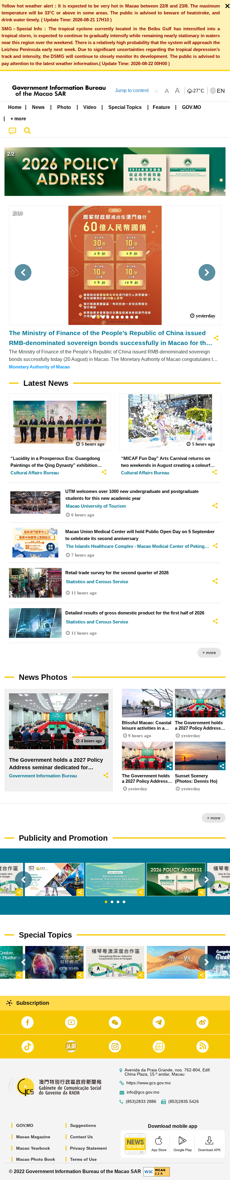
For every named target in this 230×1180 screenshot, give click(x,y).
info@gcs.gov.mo (143, 1092)
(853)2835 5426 (183, 1101)
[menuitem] (38, 107)
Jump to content (132, 90)
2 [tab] (112, 902)
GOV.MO (24, 1125)
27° (199, 91)
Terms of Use (83, 1159)
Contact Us (81, 1136)
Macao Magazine (33, 1136)
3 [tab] (118, 902)
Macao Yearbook (33, 1148)
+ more (209, 652)
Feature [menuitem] (161, 107)
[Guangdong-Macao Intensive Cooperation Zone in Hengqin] (115, 962)
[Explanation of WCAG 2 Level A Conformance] (156, 1171)
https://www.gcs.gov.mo (148, 1083)
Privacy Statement (88, 1148)
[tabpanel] (115, 879)
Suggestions (83, 1125)
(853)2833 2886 (141, 1101)
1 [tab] (106, 902)
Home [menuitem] (15, 107)
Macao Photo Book (35, 1159)
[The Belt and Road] (176, 962)
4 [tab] (124, 902)
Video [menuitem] (89, 107)
